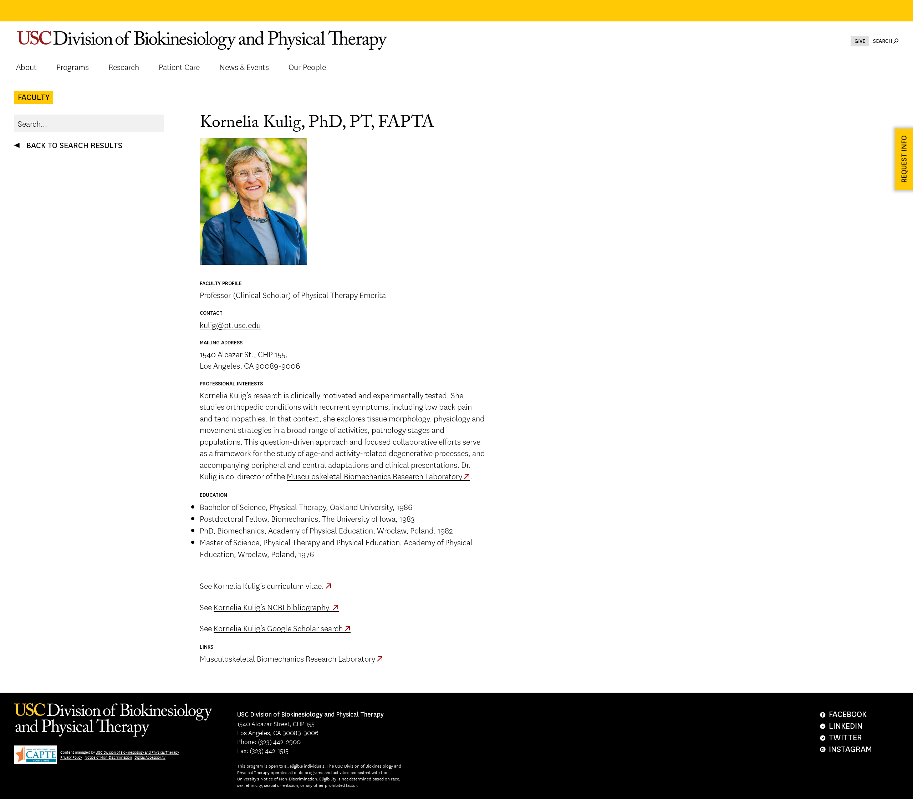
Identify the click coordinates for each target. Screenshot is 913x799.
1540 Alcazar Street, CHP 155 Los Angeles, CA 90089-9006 (310, 723)
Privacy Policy (71, 757)
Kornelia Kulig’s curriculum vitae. (268, 585)
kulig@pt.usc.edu (230, 324)
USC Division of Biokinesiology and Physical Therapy (137, 752)
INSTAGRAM (850, 749)
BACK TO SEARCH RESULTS (74, 145)
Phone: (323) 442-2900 (269, 741)
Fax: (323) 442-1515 (263, 750)
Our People (307, 66)
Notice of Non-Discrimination (108, 757)
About (26, 66)
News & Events (244, 66)
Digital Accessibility (149, 757)
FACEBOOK (848, 714)
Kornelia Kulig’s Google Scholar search (278, 628)
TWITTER (845, 737)
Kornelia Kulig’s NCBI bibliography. (272, 607)
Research (123, 66)
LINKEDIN (846, 726)
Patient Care (179, 66)
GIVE (860, 41)
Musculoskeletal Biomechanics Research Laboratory (374, 476)
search (882, 41)
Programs (72, 66)
